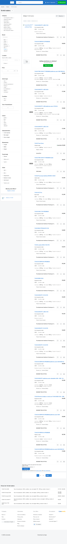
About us (3, 514)
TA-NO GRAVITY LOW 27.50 (41, 25)
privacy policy (39, 470)
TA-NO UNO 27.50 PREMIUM (42, 211)
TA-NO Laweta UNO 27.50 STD (42, 244)
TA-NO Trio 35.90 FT (6, 499)
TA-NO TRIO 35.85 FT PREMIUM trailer (44, 157)
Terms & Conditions (21, 514)
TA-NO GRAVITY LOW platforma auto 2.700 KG (46, 106)
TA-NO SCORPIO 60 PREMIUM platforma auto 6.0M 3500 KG (49, 361)
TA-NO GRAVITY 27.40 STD (41, 345)
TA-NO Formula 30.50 (6, 496)
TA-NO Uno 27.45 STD (5, 504)
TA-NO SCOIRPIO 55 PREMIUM (42, 41)
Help (3, 516)
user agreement (47, 470)
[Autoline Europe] (5, 2)
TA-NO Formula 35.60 (6, 492)
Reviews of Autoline (21, 521)
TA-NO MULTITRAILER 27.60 (42, 228)
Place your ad (48, 65)
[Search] (17, 2)
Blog (18, 523)
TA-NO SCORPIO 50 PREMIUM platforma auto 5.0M (47, 414)
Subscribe (26, 468)
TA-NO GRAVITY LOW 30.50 (41, 89)
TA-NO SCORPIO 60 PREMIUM (42, 261)
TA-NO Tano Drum (39, 143)
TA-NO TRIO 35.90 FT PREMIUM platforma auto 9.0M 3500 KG (50, 71)
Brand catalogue (20, 525)
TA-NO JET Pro (38, 192)
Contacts (3, 519)
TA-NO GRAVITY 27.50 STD (41, 295)
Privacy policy (20, 516)
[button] (61, 37)
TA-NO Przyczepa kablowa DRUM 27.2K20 (45, 175)
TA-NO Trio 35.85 (5, 489)
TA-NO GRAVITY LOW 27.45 (41, 126)
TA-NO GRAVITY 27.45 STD (41, 328)
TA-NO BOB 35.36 (39, 278)
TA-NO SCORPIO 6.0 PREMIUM (42, 432)
